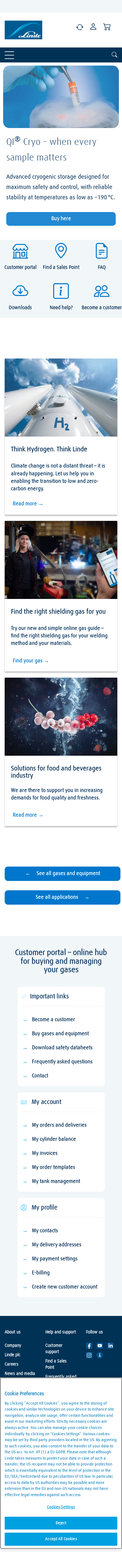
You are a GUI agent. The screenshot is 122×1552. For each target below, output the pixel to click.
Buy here (61, 218)
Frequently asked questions (62, 1062)
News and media (20, 1374)
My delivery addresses (56, 1245)
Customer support (54, 1348)
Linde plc (12, 1355)
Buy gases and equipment (60, 1033)
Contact (40, 1076)
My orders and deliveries (59, 1125)
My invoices (45, 1153)
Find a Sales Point (56, 1364)
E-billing (41, 1273)
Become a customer (53, 1019)
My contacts (45, 1230)
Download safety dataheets (62, 1047)
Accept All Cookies (61, 1539)
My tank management (56, 1181)
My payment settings (55, 1259)
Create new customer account (64, 1287)
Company (13, 1345)
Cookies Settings (61, 1507)
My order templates (53, 1167)
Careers (11, 1364)
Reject (61, 1523)
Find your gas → (31, 661)
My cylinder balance (54, 1139)
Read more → (28, 504)
